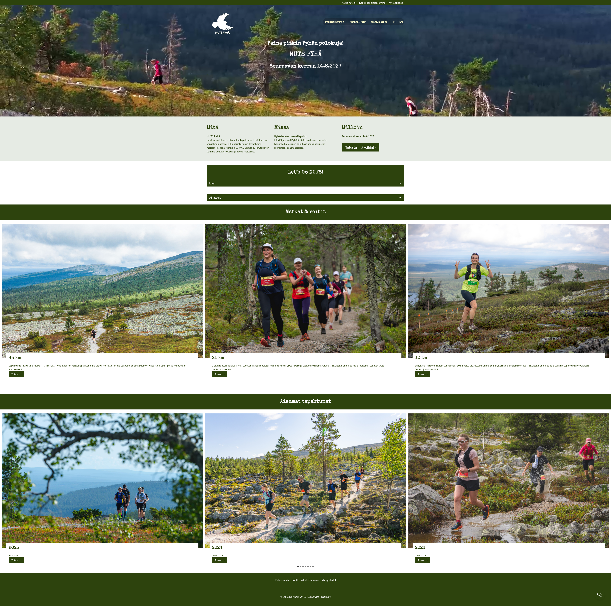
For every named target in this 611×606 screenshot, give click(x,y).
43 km (15, 358)
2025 (14, 548)
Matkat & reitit (358, 21)
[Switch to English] (400, 21)
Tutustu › (17, 374)
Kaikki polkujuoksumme (372, 2)
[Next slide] (604, 489)
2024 (217, 548)
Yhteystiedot (395, 2)
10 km (421, 358)
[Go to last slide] (6, 489)
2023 (420, 548)
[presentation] (102, 291)
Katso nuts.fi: (349, 2)
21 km (218, 358)
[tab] (298, 566)
